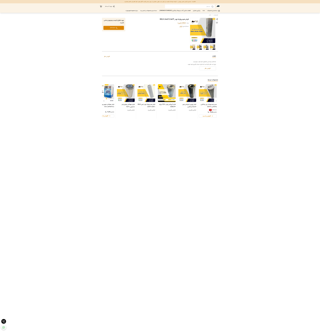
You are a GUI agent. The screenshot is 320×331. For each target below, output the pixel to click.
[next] (104, 101)
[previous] (216, 101)
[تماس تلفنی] (3, 321)
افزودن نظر (107, 56)
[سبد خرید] (101, 6)
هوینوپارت (215, 15)
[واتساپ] (3, 327)
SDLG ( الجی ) (182, 23)
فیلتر (210, 15)
